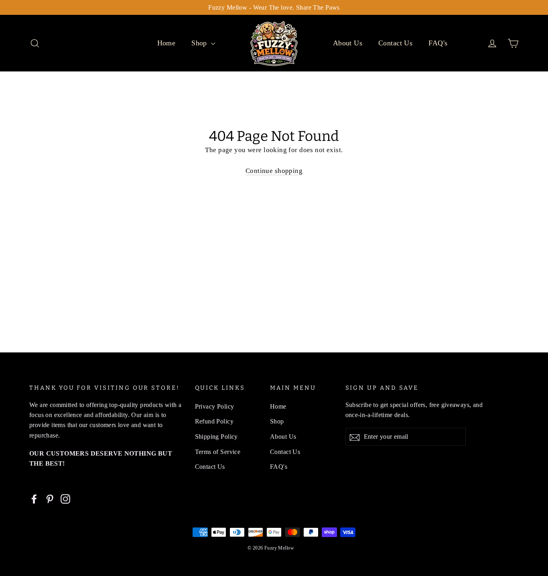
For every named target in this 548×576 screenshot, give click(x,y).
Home (166, 43)
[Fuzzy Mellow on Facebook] (34, 498)
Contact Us (395, 43)
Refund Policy (214, 421)
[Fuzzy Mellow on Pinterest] (50, 498)
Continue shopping (274, 171)
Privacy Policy (214, 406)
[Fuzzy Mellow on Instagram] (65, 498)
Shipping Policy (216, 436)
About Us (347, 43)
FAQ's (437, 43)
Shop (200, 43)
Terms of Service (218, 451)
